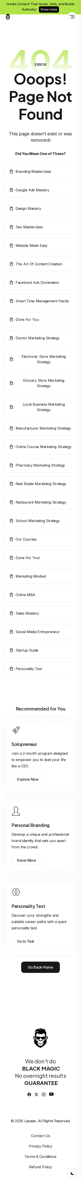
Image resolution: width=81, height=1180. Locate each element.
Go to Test (25, 941)
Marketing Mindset (31, 576)
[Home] (7, 16)
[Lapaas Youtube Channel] (51, 1094)
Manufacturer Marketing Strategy (43, 428)
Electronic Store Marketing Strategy (44, 359)
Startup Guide (27, 650)
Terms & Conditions (40, 1156)
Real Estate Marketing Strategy (41, 483)
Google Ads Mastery (32, 190)
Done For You (27, 319)
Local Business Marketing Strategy (44, 407)
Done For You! (28, 557)
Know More (26, 860)
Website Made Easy (31, 245)
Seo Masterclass (29, 227)
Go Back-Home (40, 967)
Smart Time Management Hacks (42, 301)
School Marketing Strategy (38, 520)
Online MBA (25, 594)
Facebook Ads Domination (37, 282)
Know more (49, 9)
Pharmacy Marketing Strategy (40, 465)
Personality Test (29, 668)
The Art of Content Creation (39, 264)
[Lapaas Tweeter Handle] (36, 1094)
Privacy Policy (40, 1146)
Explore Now (27, 779)
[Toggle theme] (72, 1173)
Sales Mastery (27, 613)
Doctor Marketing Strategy (38, 338)
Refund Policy (40, 1167)
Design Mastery (28, 208)
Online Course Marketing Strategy (43, 446)
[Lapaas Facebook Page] (29, 1094)
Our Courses (26, 539)
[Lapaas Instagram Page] (43, 1094)
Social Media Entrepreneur (38, 631)
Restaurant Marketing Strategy (41, 502)
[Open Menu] (72, 16)
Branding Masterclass (33, 171)
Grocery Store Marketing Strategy (43, 383)
